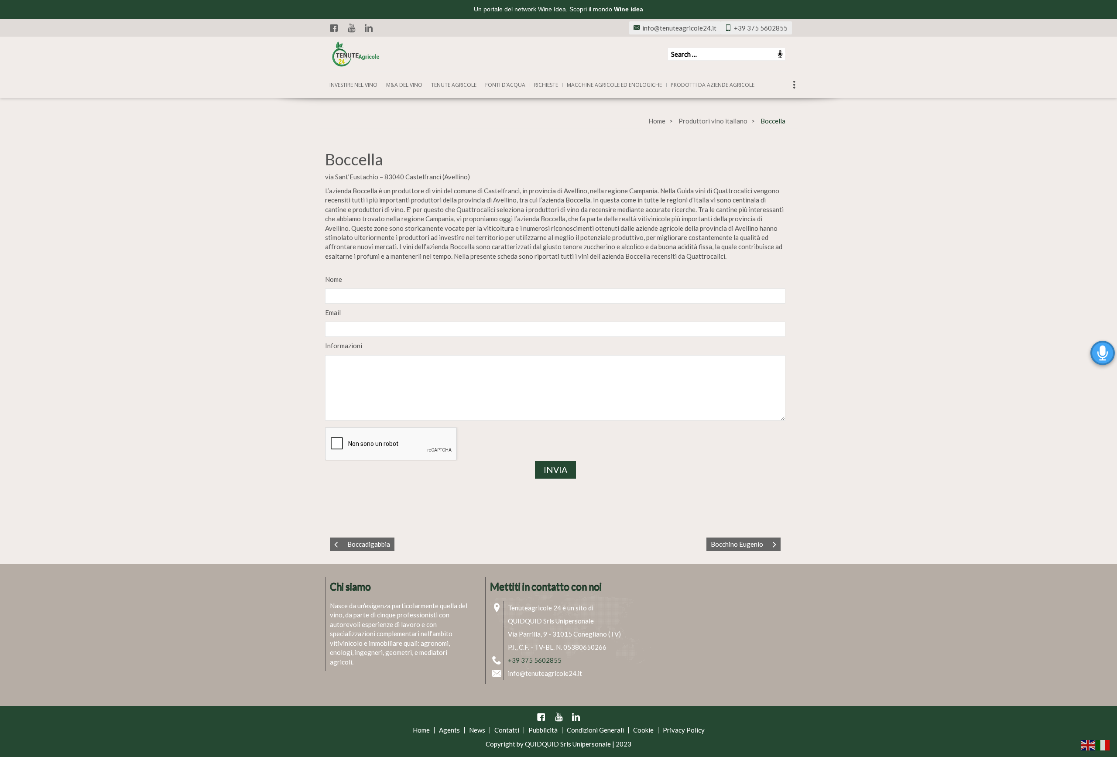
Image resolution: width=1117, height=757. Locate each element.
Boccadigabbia (368, 544)
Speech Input (780, 54)
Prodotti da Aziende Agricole (712, 85)
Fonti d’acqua (505, 85)
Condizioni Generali (595, 730)
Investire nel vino (353, 85)
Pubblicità (543, 730)
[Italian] (1103, 744)
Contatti (506, 730)
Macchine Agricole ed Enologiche (614, 85)
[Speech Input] (726, 54)
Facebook (333, 27)
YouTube (351, 27)
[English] (1088, 744)
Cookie (643, 730)
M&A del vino (404, 85)
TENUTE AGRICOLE (453, 85)
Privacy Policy (684, 730)
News (477, 730)
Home (656, 121)
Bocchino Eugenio (737, 544)
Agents (449, 730)
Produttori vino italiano (712, 121)
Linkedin (368, 27)
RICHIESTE (546, 85)
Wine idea (628, 9)
